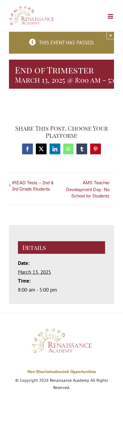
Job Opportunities (79, 371)
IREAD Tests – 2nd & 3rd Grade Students (33, 185)
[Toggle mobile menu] (111, 16)
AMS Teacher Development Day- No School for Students (88, 189)
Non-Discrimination (45, 371)
